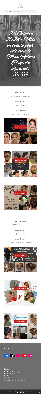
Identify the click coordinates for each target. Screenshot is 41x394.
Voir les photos (20, 127)
